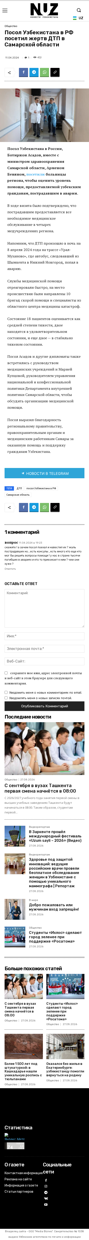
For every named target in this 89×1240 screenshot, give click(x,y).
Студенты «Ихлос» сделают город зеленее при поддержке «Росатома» (55, 936)
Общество (11, 26)
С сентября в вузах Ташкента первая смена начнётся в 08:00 (40, 788)
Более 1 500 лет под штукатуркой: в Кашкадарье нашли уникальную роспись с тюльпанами (23, 1071)
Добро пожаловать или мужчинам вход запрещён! (54, 907)
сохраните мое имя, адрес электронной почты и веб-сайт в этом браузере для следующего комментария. (43, 678)
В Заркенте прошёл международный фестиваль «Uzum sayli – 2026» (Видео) (55, 836)
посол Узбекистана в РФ (41, 488)
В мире (33, 900)
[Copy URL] (55, 72)
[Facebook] (23, 72)
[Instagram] (46, 1187)
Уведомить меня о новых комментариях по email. (45, 692)
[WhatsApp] (44, 72)
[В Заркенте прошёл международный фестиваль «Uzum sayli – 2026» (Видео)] (15, 836)
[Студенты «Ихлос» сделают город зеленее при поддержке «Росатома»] (15, 937)
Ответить (10, 568)
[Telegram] (34, 72)
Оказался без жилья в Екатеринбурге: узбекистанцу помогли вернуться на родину (65, 1069)
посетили (36, 174)
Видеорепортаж (39, 827)
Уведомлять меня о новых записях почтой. (40, 698)
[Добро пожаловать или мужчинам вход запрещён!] (15, 909)
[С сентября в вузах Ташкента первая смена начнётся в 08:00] (44, 748)
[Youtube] (46, 1205)
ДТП (19, 488)
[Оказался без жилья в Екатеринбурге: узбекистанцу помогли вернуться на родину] (65, 1046)
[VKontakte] (46, 1199)
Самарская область (18, 494)
